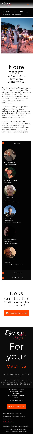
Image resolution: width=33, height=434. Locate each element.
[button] (16, 313)
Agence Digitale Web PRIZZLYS (19, 431)
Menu (28, 4)
